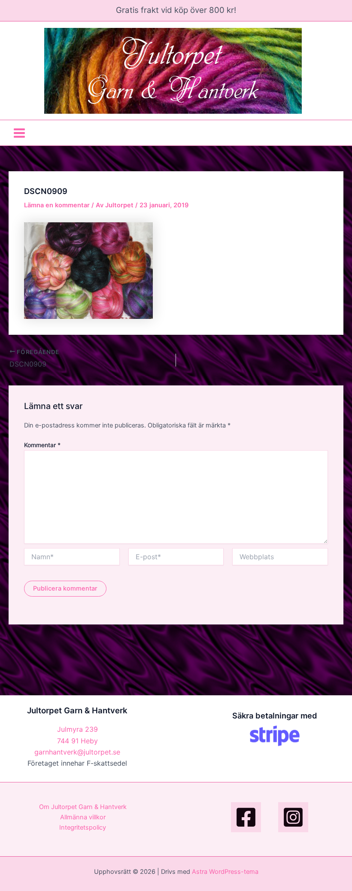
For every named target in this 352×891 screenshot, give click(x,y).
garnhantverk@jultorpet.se (77, 752)
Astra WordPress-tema (225, 872)
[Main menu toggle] (19, 132)
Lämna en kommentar (57, 205)
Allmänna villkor (83, 817)
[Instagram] (293, 817)
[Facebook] (246, 817)
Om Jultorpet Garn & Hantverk (83, 807)
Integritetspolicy (82, 827)
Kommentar (42, 445)
